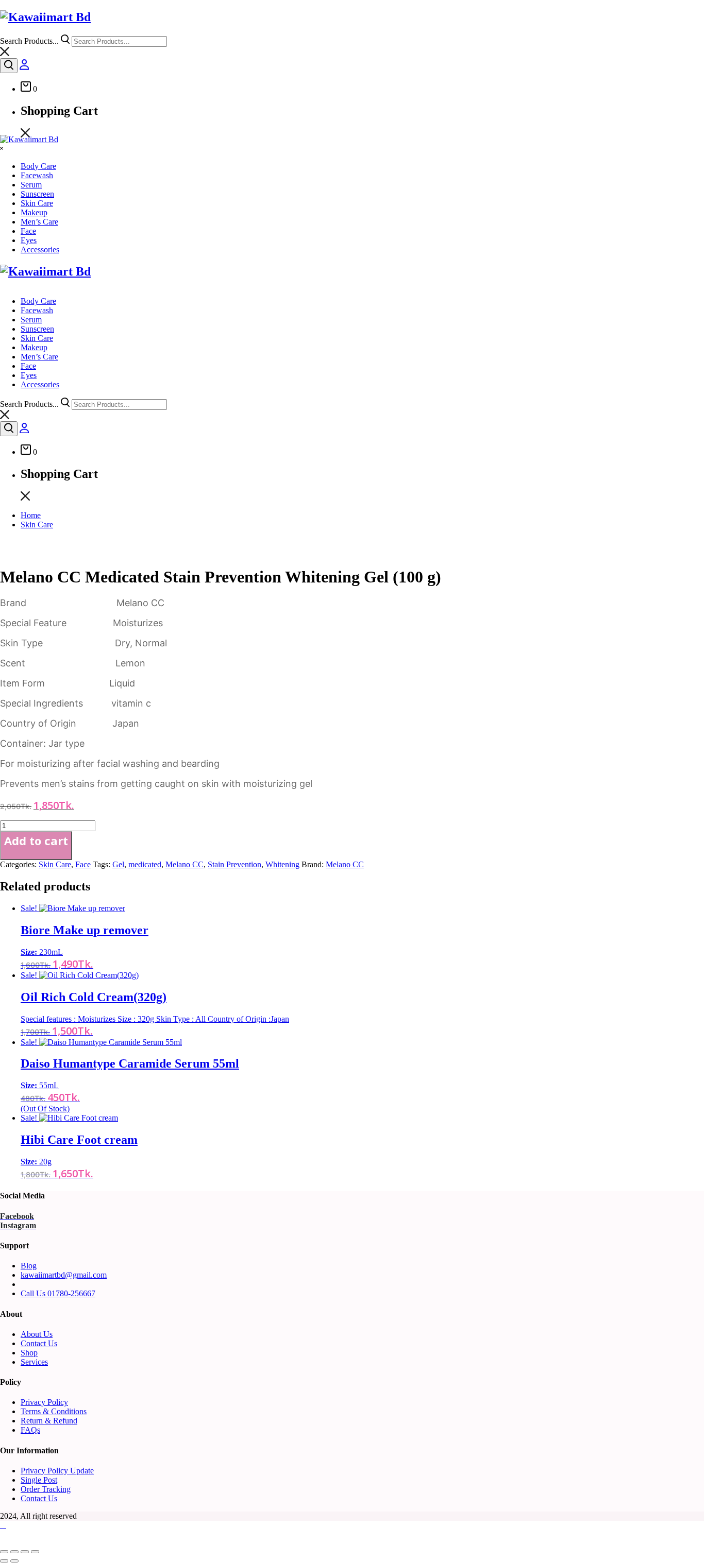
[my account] (24, 67)
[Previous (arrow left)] (4, 1560)
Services (34, 1362)
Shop (29, 1352)
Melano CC (184, 864)
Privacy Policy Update (57, 1470)
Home (31, 515)
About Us (37, 1334)
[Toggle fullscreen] (14, 1551)
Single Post (39, 1479)
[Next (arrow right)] (14, 1560)
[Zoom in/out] (4, 1551)
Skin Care (37, 524)
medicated (144, 864)
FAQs (30, 1429)
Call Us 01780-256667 (58, 1293)
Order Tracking (46, 1489)
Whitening (282, 864)
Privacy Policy (44, 1402)
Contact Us (39, 1343)
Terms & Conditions (54, 1411)
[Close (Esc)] (35, 1551)
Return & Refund (49, 1420)
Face (83, 864)
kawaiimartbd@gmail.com (64, 1274)
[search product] (9, 65)
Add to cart (36, 840)
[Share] (25, 1551)
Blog (29, 1265)
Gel (118, 864)
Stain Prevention (234, 864)
